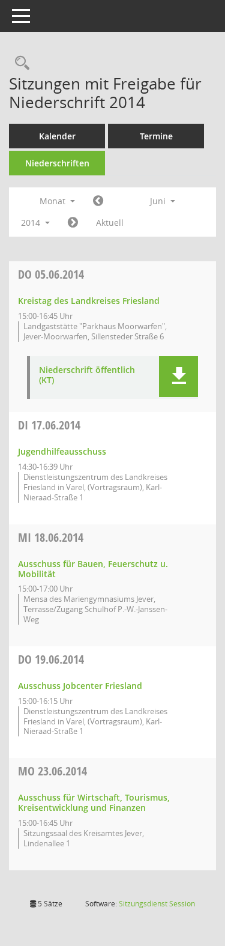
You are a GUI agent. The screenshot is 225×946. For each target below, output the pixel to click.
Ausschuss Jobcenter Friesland (80, 685)
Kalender (57, 136)
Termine (156, 136)
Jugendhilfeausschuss (62, 451)
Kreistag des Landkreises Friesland (89, 300)
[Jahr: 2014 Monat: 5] (98, 201)
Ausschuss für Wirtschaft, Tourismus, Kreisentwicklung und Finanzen (94, 802)
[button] (178, 376)
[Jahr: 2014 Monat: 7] (73, 223)
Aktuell (110, 222)
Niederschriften (57, 163)
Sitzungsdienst (157, 904)
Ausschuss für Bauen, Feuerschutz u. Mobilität (93, 569)
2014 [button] (32, 222)
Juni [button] (159, 201)
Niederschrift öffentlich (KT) (87, 375)
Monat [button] (54, 201)
